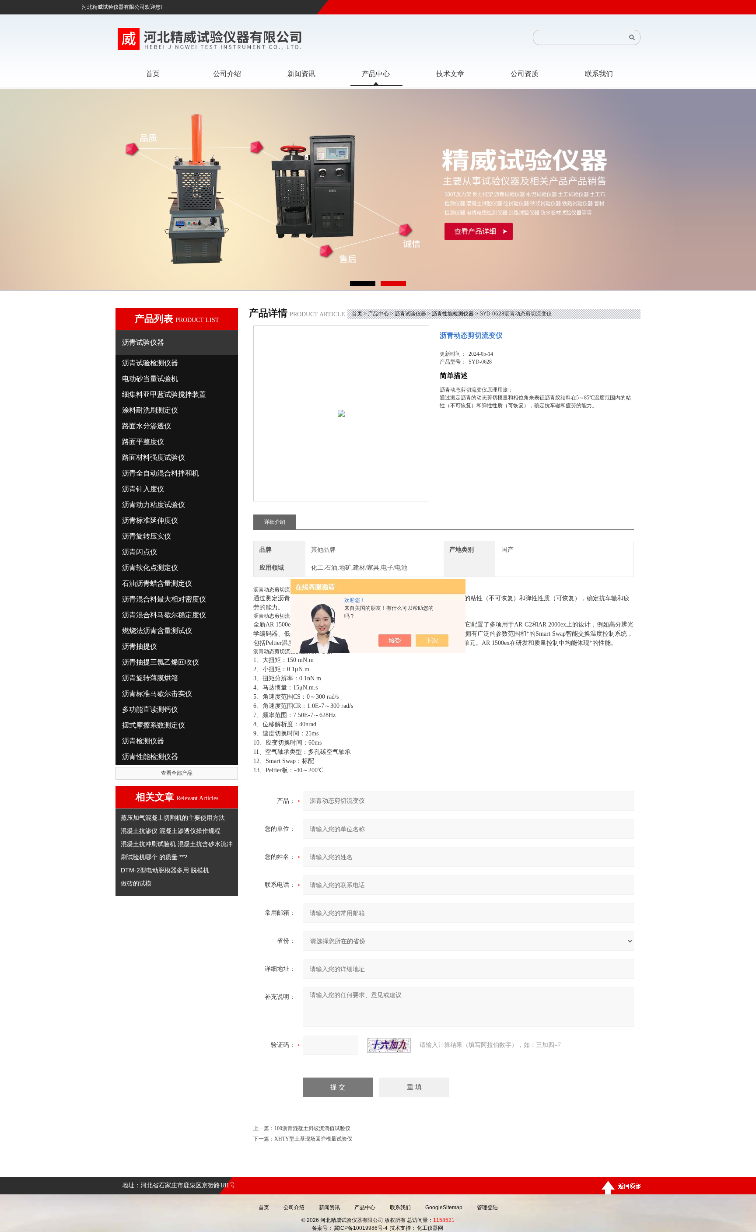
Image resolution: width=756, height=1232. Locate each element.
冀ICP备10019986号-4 (361, 1228)
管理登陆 (487, 1207)
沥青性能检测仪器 (453, 314)
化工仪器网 (430, 1228)
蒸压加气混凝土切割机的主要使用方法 (173, 817)
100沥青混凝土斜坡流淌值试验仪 (312, 1128)
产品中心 (378, 314)
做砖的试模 (136, 883)
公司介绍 (294, 1207)
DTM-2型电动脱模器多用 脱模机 (165, 870)
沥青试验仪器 (410, 314)
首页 (357, 314)
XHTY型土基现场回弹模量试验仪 (313, 1139)
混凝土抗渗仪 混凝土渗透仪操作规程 (170, 830)
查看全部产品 (176, 773)
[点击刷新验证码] (389, 1045)
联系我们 (400, 1207)
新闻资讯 (329, 1207)
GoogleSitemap (443, 1207)
